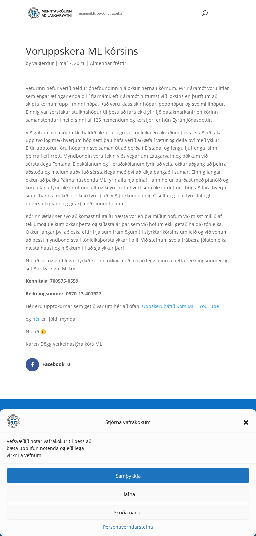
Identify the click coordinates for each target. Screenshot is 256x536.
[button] (246, 422)
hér (36, 319)
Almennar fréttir (108, 63)
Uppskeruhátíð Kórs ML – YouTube (180, 306)
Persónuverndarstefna (128, 527)
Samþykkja (128, 475)
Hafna (128, 494)
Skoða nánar (128, 512)
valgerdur (43, 63)
